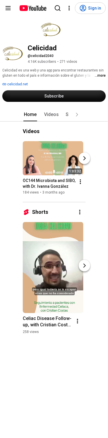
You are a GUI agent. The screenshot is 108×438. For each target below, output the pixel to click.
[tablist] (54, 115)
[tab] (30, 115)
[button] (77, 115)
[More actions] (80, 181)
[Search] (57, 8)
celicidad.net (17, 84)
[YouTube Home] (32, 8)
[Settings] (69, 8)
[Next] (84, 158)
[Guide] (8, 8)
